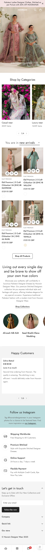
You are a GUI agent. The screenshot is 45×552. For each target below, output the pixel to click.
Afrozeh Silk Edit (11, 333)
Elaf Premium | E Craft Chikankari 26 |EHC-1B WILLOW (33, 182)
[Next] (26, 133)
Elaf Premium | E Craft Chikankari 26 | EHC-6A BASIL (11, 236)
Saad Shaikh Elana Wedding (30, 334)
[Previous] (19, 133)
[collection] (10, 321)
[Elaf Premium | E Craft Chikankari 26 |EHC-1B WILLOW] (33, 161)
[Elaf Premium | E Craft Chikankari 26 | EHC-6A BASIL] (12, 214)
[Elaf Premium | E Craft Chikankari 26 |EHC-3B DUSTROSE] (12, 162)
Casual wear (7, 122)
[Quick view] (16, 173)
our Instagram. (30, 423)
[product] (5, 548)
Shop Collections (22, 306)
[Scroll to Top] (40, 539)
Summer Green (25, 193)
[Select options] (7, 173)
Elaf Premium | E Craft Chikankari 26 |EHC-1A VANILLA (33, 234)
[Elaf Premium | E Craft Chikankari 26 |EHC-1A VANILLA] (33, 212)
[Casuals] (16, 102)
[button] (40, 10)
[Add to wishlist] (12, 173)
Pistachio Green (3, 247)
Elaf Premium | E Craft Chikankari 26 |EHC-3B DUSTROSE (11, 185)
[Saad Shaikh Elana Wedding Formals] (30, 321)
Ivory (25, 245)
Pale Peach (3, 196)
